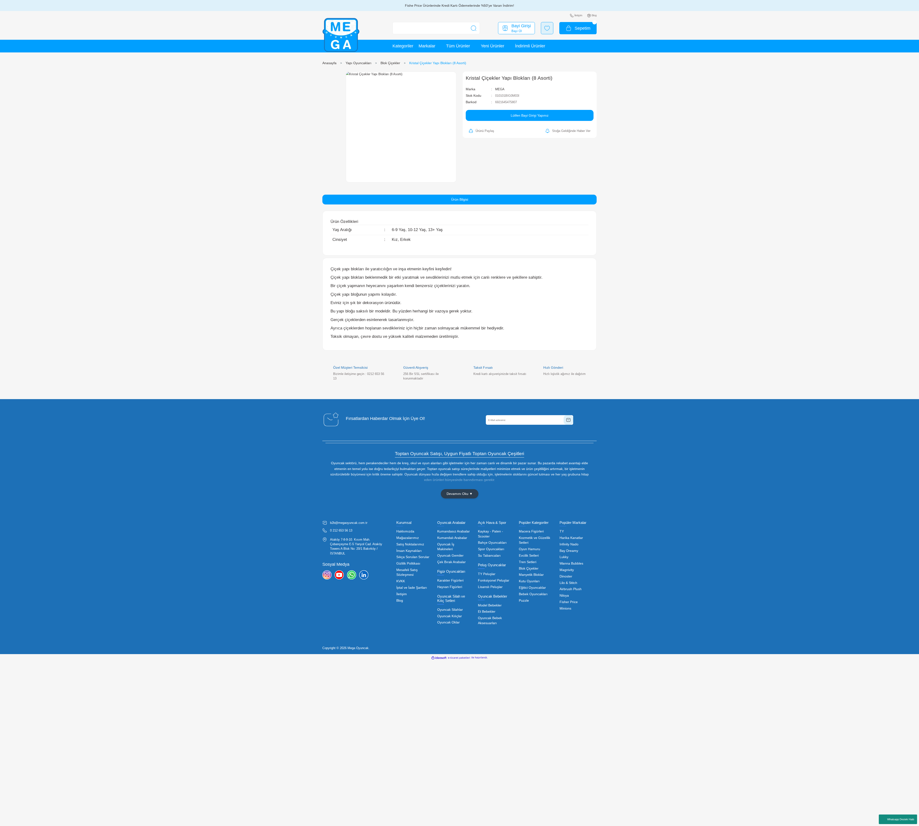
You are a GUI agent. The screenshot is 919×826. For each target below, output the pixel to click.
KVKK (400, 581)
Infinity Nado (569, 544)
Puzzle (524, 600)
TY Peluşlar (486, 574)
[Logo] (340, 35)
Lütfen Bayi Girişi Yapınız (530, 115)
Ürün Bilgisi (459, 199)
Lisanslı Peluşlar (490, 587)
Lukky (564, 557)
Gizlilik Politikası (408, 563)
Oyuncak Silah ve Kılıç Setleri (451, 598)
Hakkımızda (405, 531)
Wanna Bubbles (571, 563)
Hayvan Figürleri (449, 587)
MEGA (499, 89)
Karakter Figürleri (450, 580)
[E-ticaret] (459, 657)
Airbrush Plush (571, 589)
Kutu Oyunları (529, 581)
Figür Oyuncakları (451, 571)
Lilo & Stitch (568, 583)
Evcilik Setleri (529, 555)
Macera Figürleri (531, 531)
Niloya (564, 595)
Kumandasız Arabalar (453, 531)
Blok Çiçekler (528, 568)
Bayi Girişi (521, 25)
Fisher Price (569, 602)
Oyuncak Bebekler (492, 596)
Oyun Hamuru (529, 549)
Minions (565, 608)
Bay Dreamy (569, 551)
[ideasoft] (439, 657)
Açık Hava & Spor (492, 522)
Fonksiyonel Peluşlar (493, 580)
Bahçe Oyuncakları (492, 542)
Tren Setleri (527, 562)
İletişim (401, 594)
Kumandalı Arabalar (452, 538)
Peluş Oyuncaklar (492, 565)
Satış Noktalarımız (410, 544)
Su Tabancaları (489, 555)
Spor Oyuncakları (491, 549)
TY (562, 531)
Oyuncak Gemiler (450, 555)
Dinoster (566, 576)
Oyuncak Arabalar (451, 522)
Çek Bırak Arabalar (451, 562)
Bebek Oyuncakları (533, 594)
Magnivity (567, 570)
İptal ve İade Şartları (411, 587)
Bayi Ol (516, 31)
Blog (399, 600)
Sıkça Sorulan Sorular (412, 557)
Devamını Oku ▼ (460, 494)
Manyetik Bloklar (531, 575)
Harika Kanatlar (571, 538)
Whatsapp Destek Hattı (900, 819)
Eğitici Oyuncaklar (532, 587)
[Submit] (568, 420)
